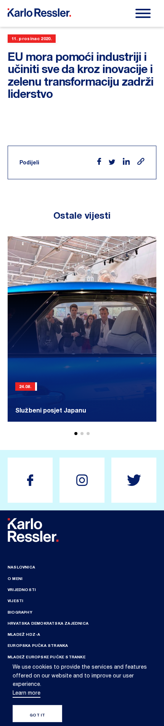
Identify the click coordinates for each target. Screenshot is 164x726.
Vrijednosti (22, 589)
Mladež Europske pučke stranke (46, 657)
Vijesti (15, 600)
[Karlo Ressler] (30, 480)
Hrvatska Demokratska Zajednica (48, 623)
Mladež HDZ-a (24, 634)
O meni (15, 578)
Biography (20, 612)
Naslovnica (21, 567)
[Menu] (143, 13)
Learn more (26, 693)
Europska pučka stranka (38, 645)
